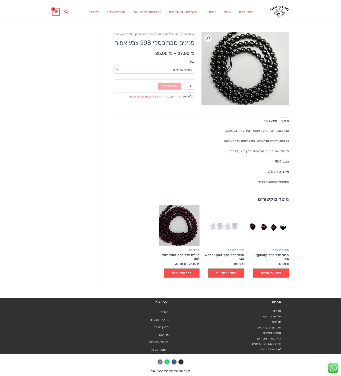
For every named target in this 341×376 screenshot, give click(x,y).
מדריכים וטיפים (116, 12)
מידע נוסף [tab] (270, 121)
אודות (227, 12)
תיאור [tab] (285, 121)
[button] (66, 12)
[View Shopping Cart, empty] (56, 12)
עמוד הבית (245, 12)
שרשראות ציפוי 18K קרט (183, 12)
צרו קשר (94, 12)
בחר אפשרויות (271, 273)
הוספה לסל (169, 86)
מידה (190, 62)
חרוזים (175, 34)
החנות (212, 12)
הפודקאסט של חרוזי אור (147, 12)
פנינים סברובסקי (139, 96)
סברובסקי (162, 34)
